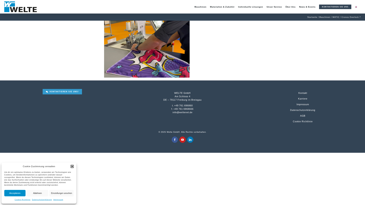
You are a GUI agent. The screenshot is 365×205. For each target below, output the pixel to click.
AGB (302, 116)
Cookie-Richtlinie (23, 200)
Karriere (302, 99)
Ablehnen (37, 193)
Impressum (58, 200)
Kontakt (302, 93)
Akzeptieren (14, 193)
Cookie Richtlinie (303, 121)
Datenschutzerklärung (42, 200)
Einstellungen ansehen (61, 193)
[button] (72, 166)
